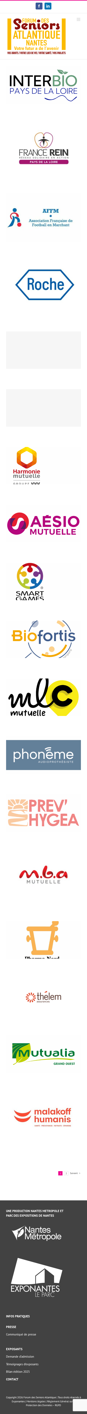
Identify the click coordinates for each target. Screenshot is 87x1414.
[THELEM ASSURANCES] (43, 981)
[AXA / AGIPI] (43, 350)
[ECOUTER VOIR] (43, 408)
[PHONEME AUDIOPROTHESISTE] (43, 738)
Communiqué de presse (21, 1334)
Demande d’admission (20, 1356)
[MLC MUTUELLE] (43, 680)
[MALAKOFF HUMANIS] (43, 1095)
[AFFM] (43, 195)
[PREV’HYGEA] (43, 796)
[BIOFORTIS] (43, 622)
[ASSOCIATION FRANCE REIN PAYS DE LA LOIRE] (43, 126)
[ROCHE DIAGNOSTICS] (43, 264)
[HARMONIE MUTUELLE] (43, 449)
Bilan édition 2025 (18, 1372)
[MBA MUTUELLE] (43, 854)
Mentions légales (36, 1401)
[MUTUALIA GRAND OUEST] (43, 1037)
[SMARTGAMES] (43, 564)
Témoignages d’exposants (22, 1364)
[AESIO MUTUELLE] (43, 507)
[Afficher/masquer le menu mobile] (79, 19)
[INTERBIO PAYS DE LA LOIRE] (43, 68)
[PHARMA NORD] (43, 923)
